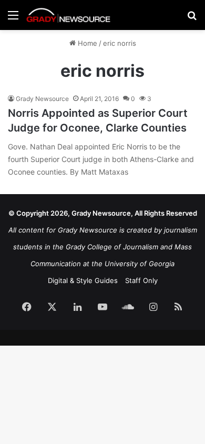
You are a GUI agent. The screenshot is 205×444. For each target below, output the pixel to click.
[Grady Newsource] (68, 15)
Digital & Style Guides (83, 280)
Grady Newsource (42, 99)
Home (86, 43)
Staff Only (141, 280)
